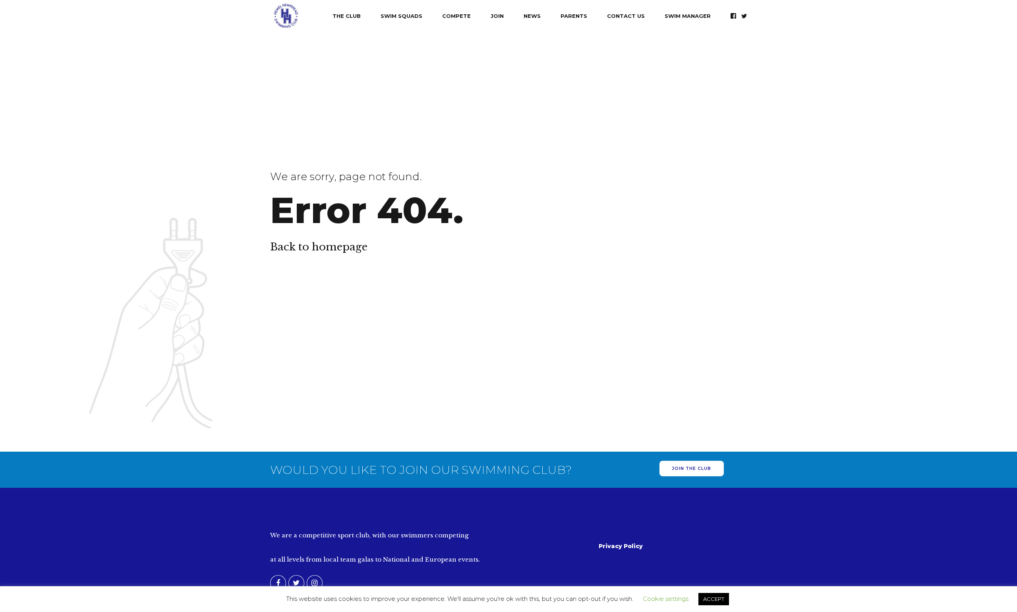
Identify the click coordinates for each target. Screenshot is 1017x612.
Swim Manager (688, 16)
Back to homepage (318, 247)
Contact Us (626, 16)
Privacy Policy (621, 546)
